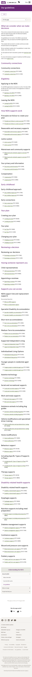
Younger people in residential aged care (13, 367)
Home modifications (9, 438)
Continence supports (9, 538)
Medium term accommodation (11, 333)
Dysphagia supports (9, 501)
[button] (30, 574)
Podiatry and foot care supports (12, 559)
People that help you (7, 591)
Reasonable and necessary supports (13, 131)
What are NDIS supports (10, 302)
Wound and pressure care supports (12, 549)
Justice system (7, 142)
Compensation (7, 177)
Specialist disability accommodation (13, 312)
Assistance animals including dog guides (13, 411)
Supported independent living (11, 344)
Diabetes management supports (12, 527)
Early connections (8, 203)
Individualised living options (10, 354)
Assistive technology (9, 378)
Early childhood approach (10, 192)
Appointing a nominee (9, 281)
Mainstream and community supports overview (15, 152)
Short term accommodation (10, 323)
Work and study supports (10, 399)
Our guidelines (6, 584)
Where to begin (5, 588)
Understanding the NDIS (16, 570)
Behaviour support (8, 448)
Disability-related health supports (12, 490)
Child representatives (9, 271)
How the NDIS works (8, 581)
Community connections (10, 71)
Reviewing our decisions (10, 255)
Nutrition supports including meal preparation (15, 514)
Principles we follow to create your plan (13, 121)
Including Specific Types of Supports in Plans (14, 461)
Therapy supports (8, 475)
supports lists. (10, 58)
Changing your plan (8, 239)
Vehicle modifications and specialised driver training (16, 424)
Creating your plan (8, 218)
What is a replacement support (11, 304)
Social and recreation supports (11, 388)
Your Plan (6, 229)
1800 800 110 (12, 2)
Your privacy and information (11, 166)
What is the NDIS (7, 577)
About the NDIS (5, 574)
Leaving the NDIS (8, 103)
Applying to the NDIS (9, 93)
